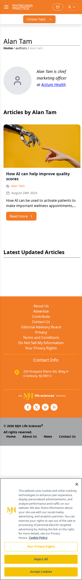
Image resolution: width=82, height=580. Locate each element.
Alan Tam (18, 186)
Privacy (41, 332)
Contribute (41, 316)
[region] (41, 529)
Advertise (41, 311)
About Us (41, 306)
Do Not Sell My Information (41, 342)
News (48, 436)
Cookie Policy (38, 538)
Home (8, 48)
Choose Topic (36, 19)
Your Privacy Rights (41, 348)
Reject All (41, 559)
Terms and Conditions (41, 337)
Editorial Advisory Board (41, 327)
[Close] (77, 484)
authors (21, 48)
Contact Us (41, 321)
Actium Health (53, 84)
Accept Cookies (41, 572)
